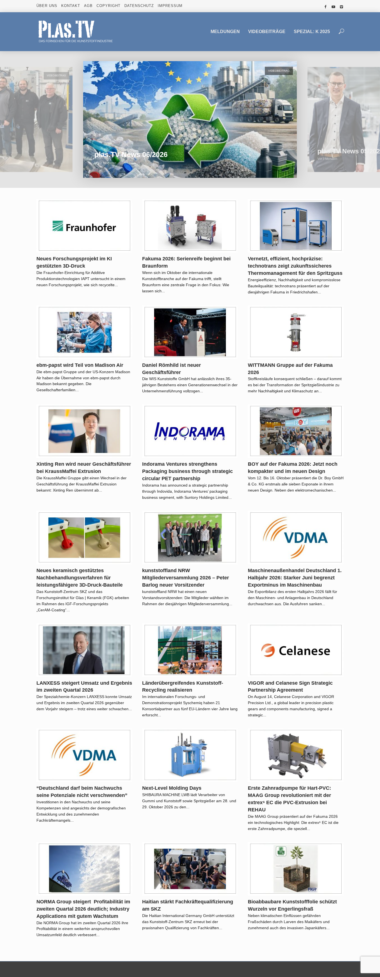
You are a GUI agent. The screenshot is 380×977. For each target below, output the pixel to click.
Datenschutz (139, 6)
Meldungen (225, 31)
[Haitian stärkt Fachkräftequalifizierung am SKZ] (190, 869)
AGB (88, 6)
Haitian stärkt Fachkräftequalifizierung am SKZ (187, 905)
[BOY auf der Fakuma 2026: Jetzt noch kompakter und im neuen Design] (296, 431)
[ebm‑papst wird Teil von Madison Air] (84, 332)
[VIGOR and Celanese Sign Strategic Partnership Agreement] (296, 650)
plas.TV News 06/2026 (130, 154)
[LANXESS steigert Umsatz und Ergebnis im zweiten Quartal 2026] (84, 650)
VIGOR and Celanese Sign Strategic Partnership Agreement (290, 686)
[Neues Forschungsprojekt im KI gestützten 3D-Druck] (84, 226)
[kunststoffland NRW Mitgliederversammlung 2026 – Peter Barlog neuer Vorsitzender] (190, 537)
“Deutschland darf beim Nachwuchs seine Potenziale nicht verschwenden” (81, 791)
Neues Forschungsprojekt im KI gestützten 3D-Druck (74, 262)
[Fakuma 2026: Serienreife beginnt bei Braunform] (190, 226)
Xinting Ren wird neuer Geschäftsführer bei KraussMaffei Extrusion (83, 467)
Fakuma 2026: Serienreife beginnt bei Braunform (186, 262)
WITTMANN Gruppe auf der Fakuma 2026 (290, 368)
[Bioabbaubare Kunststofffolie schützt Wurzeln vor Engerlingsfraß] (296, 869)
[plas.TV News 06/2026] (190, 119)
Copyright (108, 6)
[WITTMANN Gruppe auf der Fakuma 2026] (296, 332)
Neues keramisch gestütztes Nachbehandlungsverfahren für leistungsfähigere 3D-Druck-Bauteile (79, 578)
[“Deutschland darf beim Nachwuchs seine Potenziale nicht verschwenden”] (84, 755)
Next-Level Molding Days (171, 788)
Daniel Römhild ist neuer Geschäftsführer (171, 368)
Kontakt (70, 6)
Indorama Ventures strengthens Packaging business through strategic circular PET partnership (187, 471)
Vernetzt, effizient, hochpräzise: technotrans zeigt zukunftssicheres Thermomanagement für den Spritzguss (295, 266)
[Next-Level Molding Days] (190, 755)
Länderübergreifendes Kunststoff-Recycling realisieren (182, 686)
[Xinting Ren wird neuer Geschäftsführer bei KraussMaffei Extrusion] (84, 431)
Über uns (46, 6)
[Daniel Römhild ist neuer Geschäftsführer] (190, 332)
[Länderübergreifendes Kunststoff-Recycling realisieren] (190, 650)
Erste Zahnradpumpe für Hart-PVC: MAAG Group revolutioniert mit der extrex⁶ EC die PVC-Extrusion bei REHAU (289, 798)
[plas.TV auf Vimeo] (341, 7)
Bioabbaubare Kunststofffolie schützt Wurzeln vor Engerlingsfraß (292, 905)
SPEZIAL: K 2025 (312, 31)
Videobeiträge (266, 31)
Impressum (170, 6)
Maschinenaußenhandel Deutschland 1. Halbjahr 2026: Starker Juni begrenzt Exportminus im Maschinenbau (295, 578)
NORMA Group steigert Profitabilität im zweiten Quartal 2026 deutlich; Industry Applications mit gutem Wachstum (83, 909)
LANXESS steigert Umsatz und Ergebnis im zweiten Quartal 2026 (84, 686)
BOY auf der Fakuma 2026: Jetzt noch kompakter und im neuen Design (292, 467)
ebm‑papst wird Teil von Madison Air (79, 365)
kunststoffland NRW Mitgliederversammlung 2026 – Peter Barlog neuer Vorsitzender (185, 578)
